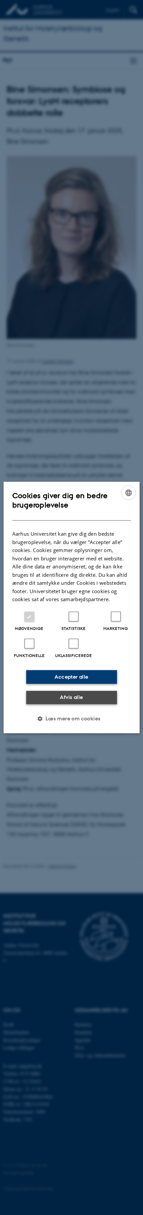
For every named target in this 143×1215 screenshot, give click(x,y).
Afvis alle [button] (71, 697)
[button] (71, 718)
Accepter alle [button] (71, 677)
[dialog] (72, 607)
